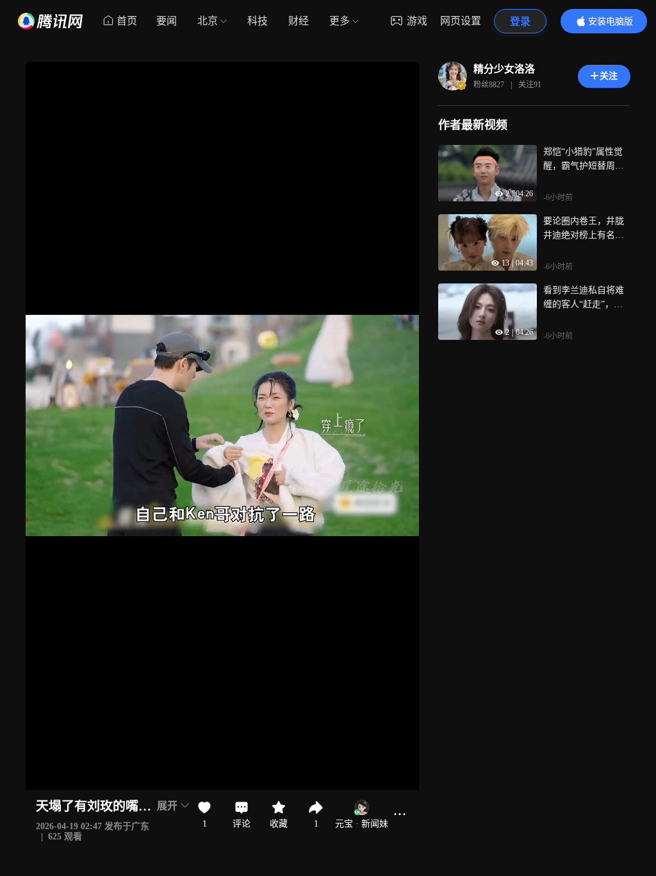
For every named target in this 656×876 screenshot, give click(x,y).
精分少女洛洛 (504, 68)
